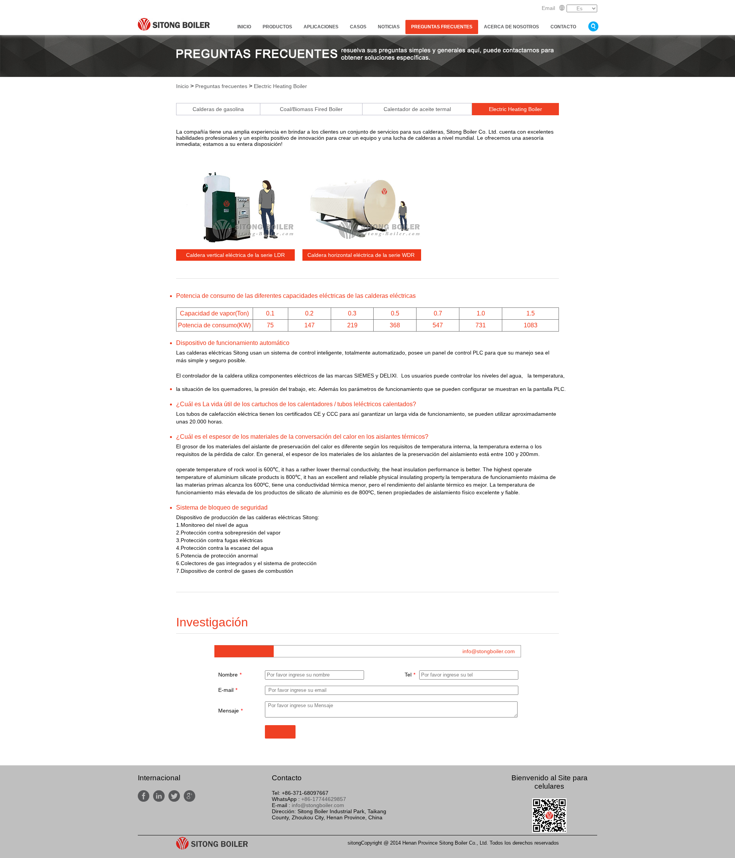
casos (358, 26)
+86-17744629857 (323, 799)
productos (277, 26)
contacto (563, 26)
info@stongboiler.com (488, 651)
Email (548, 8)
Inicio (244, 26)
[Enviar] (280, 732)
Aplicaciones (321, 26)
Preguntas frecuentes (441, 26)
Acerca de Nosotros (511, 26)
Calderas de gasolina (218, 109)
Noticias (389, 26)
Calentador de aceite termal (417, 109)
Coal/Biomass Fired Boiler (311, 109)
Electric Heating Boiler (280, 86)
